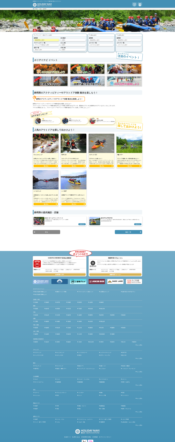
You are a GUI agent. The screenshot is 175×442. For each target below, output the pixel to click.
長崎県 (58, 334)
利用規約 (96, 437)
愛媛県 (112, 327)
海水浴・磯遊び (126, 366)
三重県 (36, 321)
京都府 (58, 321)
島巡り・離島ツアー (61, 368)
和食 (79, 408)
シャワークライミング (105, 352)
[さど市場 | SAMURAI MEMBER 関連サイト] (134, 281)
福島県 (102, 302)
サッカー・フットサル (83, 379)
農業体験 (80, 382)
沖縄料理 (102, 422)
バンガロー (81, 392)
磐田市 (134, 342)
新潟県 (36, 315)
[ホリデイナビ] (87, 433)
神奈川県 (102, 308)
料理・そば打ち (126, 382)
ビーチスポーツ (104, 379)
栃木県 (47, 308)
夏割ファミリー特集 (61, 291)
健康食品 (102, 406)
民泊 (58, 395)
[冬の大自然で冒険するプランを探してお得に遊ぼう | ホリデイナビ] (124, 81)
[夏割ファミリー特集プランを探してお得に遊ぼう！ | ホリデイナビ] (87, 68)
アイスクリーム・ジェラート (85, 419)
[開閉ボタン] (138, 345)
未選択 (63, 40)
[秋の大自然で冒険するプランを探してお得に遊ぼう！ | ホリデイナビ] (51, 68)
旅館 (101, 392)
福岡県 (36, 334)
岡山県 (58, 327)
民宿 (123, 392)
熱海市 (69, 342)
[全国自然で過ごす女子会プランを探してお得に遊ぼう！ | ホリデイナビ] (87, 81)
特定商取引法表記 (86, 437)
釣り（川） (124, 355)
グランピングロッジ (61, 392)
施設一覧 (128, 232)
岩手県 (58, 302)
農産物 (123, 406)
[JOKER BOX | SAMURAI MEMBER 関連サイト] (97, 281)
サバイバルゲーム (39, 382)
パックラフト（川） (39, 355)
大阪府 (69, 321)
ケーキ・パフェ (60, 419)
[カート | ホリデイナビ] (134, 4)
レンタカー (103, 368)
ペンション (37, 395)
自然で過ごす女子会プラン (128, 291)
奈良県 (91, 321)
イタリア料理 (125, 419)
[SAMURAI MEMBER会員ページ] (140, 4)
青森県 (47, 302)
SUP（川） (124, 352)
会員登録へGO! (59, 274)
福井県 (69, 315)
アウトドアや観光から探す (42, 45)
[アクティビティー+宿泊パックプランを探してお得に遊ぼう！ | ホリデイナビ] (124, 68)
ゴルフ (36, 379)
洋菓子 (36, 406)
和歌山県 (102, 321)
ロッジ (80, 395)
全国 (40, 9)
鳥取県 (36, 327)
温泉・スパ (103, 366)
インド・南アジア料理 (40, 422)
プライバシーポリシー (105, 437)
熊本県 (69, 334)
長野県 (91, 315)
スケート (124, 379)
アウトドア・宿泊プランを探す (44, 35)
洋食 (58, 408)
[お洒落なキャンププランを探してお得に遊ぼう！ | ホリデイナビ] (51, 81)
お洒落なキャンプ (104, 291)
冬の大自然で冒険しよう (41, 294)
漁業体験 (59, 382)
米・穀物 (102, 408)
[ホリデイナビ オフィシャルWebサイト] (42, 6)
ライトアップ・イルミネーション (86, 368)
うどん (58, 422)
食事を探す (121, 35)
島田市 (112, 342)
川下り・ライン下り (105, 355)
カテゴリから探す (95, 45)
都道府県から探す (39, 40)
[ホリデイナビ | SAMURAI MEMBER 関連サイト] (41, 281)
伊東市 (102, 342)
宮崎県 (91, 334)
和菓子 (36, 408)
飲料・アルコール (126, 408)
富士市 (123, 342)
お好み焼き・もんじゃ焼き (128, 422)
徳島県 (91, 327)
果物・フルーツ (82, 406)
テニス (58, 379)
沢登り (80, 355)
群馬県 (58, 308)
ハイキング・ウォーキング (128, 368)
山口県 (80, 327)
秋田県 (80, 302)
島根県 (47, 327)
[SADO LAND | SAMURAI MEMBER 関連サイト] (115, 281)
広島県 (69, 327)
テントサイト (125, 395)
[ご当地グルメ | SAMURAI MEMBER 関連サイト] (78, 281)
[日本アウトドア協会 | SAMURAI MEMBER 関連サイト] (59, 281)
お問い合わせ (76, 437)
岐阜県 (102, 315)
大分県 (80, 334)
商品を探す (94, 35)
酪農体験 (102, 382)
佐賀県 (47, 334)
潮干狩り (37, 368)
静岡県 (44, 9)
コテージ (37, 392)
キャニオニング (60, 352)
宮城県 (69, 302)
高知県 (123, 327)
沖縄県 (112, 334)
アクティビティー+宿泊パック (85, 291)
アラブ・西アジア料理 (105, 419)
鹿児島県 (102, 334)
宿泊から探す (38, 49)
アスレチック (38, 366)
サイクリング (60, 366)
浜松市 (47, 342)
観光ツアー (81, 366)
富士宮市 (91, 342)
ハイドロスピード (82, 352)
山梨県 (80, 315)
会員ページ (68, 437)
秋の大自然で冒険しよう (41, 291)
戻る (46, 232)
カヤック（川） (60, 355)
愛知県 (123, 315)
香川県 (102, 327)
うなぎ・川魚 (81, 422)
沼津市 (58, 342)
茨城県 (36, 308)
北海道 (36, 302)
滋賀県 (47, 321)
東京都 (91, 308)
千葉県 (80, 308)
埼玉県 (69, 308)
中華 (58, 406)
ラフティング (38, 352)
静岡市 (36, 342)
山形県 (91, 302)
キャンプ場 (103, 395)
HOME (36, 9)
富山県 (47, 315)
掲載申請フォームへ (115, 274)
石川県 (58, 315)
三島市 (80, 342)
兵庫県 (80, 321)
